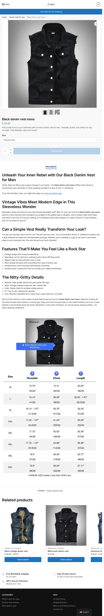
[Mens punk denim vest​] (66, 525)
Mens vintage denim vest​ (16, 551)
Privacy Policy (59, 599)
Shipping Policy (60, 602)
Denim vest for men (17, 17)
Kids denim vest (9, 606)
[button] (96, 24)
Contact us (58, 609)
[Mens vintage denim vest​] (23, 525)
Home (4, 17)
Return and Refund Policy (64, 606)
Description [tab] (51, 166)
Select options (23, 560)
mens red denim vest (53, 193)
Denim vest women (10, 602)
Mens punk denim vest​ (58, 551)
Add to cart (56, 151)
